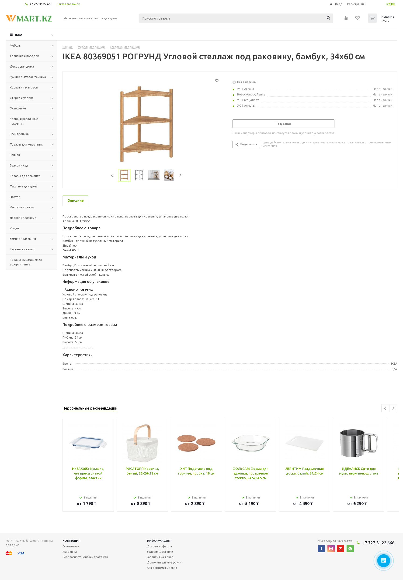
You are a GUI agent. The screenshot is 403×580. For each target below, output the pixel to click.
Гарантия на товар (160, 557)
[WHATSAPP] (350, 548)
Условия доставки (160, 551)
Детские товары (22, 207)
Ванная (15, 154)
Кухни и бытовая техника (28, 76)
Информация (158, 540)
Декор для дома (22, 66)
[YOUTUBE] (340, 548)
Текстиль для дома (24, 186)
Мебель (15, 45)
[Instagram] (331, 548)
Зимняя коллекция (23, 238)
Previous (112, 175)
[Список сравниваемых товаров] (346, 19)
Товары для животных (26, 144)
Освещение (18, 108)
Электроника (19, 134)
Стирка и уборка (22, 97)
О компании (71, 546)
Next (180, 175)
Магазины (70, 551)
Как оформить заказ (162, 567)
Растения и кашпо (22, 249)
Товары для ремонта (25, 175)
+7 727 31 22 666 (40, 4)
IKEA (18, 34)
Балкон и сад (19, 165)
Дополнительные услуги (164, 562)
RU (393, 4)
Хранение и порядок (24, 56)
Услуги (14, 228)
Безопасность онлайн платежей (85, 557)
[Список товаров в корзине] (381, 21)
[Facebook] (321, 548)
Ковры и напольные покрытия (24, 121)
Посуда (15, 196)
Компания (71, 540)
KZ (388, 4)
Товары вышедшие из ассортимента (26, 262)
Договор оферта (159, 546)
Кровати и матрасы (24, 87)
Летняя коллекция (23, 217)
